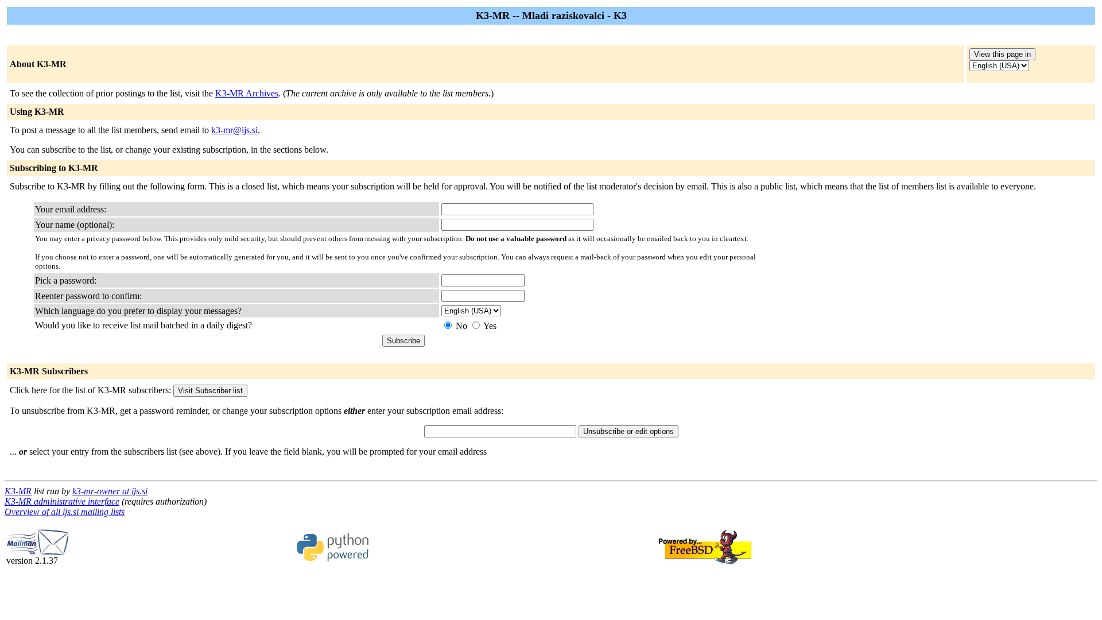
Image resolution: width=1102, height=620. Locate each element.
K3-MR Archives (246, 93)
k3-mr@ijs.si (234, 130)
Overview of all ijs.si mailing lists (65, 512)
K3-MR (18, 491)
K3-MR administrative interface (62, 501)
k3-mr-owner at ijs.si (110, 491)
